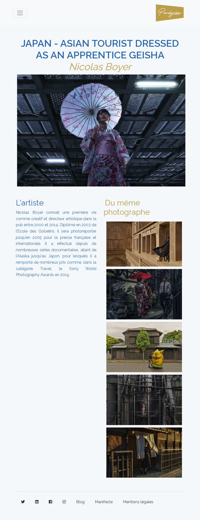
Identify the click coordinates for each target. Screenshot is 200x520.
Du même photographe (127, 207)
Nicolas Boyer (100, 66)
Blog (80, 502)
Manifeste (104, 502)
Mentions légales (138, 502)
